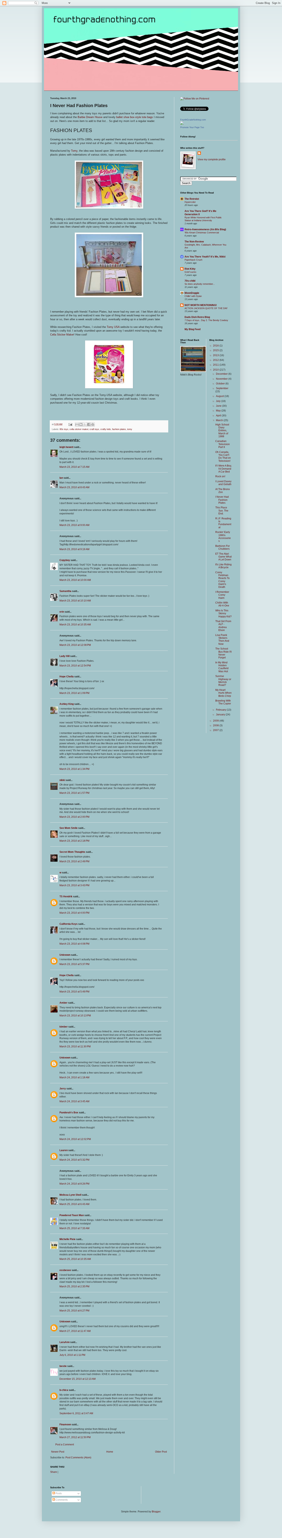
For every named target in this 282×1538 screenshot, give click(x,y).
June (219, 405)
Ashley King (66, 704)
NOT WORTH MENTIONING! (201, 305)
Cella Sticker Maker (62, 334)
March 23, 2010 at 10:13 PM (75, 1015)
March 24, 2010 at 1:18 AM (74, 1077)
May (218, 410)
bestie (63, 1366)
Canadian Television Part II (222, 444)
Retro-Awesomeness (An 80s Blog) (205, 229)
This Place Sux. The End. (221, 510)
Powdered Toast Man (71, 1215)
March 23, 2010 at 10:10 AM (75, 600)
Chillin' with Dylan (193, 296)
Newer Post (57, 1451)
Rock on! (220, 476)
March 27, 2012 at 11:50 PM (75, 1437)
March (220, 420)
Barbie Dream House (90, 117)
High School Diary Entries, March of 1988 (222, 430)
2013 (216, 355)
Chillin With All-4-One (222, 604)
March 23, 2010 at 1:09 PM (74, 693)
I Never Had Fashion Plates (222, 499)
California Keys (68, 924)
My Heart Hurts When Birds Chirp (223, 693)
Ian (61, 477)
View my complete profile (212, 159)
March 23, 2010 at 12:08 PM (75, 645)
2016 (216, 345)
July (218, 401)
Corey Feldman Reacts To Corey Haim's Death (222, 580)
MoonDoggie (192, 293)
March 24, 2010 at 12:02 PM (75, 1139)
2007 (216, 730)
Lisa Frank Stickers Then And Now (222, 639)
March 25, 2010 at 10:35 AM (75, 1259)
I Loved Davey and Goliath (223, 483)
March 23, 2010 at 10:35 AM (75, 624)
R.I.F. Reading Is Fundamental (223, 523)
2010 (216, 369)
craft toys (94, 429)
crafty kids (105, 429)
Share (53, 1472)
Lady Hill (64, 656)
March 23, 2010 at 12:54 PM (75, 665)
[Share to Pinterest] (93, 424)
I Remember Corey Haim (222, 595)
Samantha (65, 591)
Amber (63, 1002)
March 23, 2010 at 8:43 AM (74, 487)
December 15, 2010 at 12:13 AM (77, 1378)
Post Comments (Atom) (78, 1457)
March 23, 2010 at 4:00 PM (74, 912)
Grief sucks (190, 272)
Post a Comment (64, 1444)
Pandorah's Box (68, 1112)
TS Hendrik (65, 896)
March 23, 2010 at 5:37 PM (74, 964)
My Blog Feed (192, 329)
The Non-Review (194, 241)
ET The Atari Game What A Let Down (223, 556)
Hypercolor (190, 202)
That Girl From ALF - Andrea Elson (223, 626)
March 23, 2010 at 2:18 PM (74, 840)
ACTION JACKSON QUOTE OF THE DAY (206, 308)
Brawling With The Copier (223, 702)
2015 (216, 350)
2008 (216, 725)
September (222, 388)
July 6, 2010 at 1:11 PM (72, 1355)
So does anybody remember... (200, 284)
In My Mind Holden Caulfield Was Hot (222, 667)
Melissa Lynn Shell (70, 1194)
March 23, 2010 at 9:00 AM (74, 525)
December (222, 373)
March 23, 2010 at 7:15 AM (74, 466)
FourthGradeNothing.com (193, 119)
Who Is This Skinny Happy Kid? (223, 613)
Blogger (156, 1511)
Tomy (74, 150)
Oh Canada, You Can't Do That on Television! (223, 456)
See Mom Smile (68, 828)
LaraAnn (64, 1342)
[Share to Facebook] (89, 424)
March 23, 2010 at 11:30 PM (75, 1046)
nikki (62, 780)
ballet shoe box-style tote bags (134, 117)
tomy (129, 429)
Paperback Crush (193, 260)
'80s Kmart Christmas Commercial (202, 232)
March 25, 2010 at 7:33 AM (74, 1228)
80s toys (64, 429)
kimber (63, 1026)
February (221, 709)
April (219, 415)
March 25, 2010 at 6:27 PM (74, 1310)
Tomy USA (113, 326)
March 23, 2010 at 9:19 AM (74, 549)
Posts (58, 1493)
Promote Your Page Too (192, 127)
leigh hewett (66, 447)
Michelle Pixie (67, 1239)
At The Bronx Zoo (222, 491)
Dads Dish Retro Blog (197, 317)
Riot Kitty (190, 268)
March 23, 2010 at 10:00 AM (75, 580)
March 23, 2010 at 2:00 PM (74, 816)
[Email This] (77, 424)
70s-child (190, 280)
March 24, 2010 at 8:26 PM (74, 1183)
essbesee (65, 1270)
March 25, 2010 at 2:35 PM (74, 1286)
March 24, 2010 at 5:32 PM (74, 1159)
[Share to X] (85, 424)
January (221, 714)
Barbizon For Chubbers (222, 547)
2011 (216, 364)
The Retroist (192, 198)
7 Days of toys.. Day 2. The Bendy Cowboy (206, 320)
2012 (216, 360)
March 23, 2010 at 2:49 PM (74, 861)
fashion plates (119, 429)
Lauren (63, 1150)
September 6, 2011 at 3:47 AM (76, 1413)
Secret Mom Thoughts (72, 852)
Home (109, 1451)
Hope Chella (66, 676)
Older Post (161, 1451)
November (222, 378)
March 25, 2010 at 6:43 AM (74, 1204)
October (220, 383)
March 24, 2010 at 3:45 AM (74, 1101)
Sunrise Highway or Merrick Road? (223, 680)
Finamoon (65, 1424)
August (220, 396)
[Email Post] (70, 424)
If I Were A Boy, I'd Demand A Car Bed (223, 468)
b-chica (63, 1390)
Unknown (64, 954)
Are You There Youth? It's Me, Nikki (205, 256)
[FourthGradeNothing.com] (182, 123)
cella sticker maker (79, 429)
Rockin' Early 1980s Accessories (223, 536)
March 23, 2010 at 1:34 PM (74, 769)
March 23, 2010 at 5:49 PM (74, 991)
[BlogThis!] (81, 424)
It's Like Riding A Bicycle (223, 566)
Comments (61, 1499)
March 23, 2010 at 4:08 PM (74, 943)
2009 (216, 720)
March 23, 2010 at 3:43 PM (74, 885)
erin (61, 611)
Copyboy (64, 560)
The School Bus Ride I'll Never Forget (223, 653)
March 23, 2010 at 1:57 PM (74, 792)
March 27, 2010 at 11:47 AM (75, 1331)
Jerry (62, 1088)
